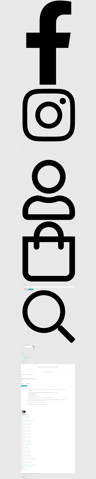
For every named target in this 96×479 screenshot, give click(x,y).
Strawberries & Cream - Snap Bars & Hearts (26, 462)
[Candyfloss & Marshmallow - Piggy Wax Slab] (22, 377)
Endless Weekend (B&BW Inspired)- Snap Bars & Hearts (28, 465)
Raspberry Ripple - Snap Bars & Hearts (26, 434)
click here (45, 404)
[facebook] (48, 84)
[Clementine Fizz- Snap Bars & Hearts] (26, 426)
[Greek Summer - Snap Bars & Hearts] (26, 451)
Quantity (22, 383)
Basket (26, 289)
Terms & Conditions (26, 358)
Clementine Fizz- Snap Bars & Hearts (25, 427)
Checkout (30, 289)
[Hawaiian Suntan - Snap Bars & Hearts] (26, 454)
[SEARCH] (33, 346)
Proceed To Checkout (50, 371)
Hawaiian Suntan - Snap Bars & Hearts (26, 455)
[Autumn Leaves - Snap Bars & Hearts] (26, 443)
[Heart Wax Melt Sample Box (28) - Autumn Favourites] (28, 419)
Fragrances (23, 360)
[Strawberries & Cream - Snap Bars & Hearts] (27, 461)
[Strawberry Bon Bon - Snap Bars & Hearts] (26, 423)
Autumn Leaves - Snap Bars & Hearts (25, 444)
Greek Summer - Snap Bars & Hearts (25, 452)
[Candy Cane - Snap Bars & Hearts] (25, 416)
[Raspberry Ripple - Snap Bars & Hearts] (26, 433)
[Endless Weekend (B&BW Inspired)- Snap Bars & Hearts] (28, 464)
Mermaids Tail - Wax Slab (24, 469)
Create (41, 473)
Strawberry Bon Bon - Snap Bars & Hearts (26, 424)
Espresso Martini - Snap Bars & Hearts (26, 441)
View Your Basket (45, 371)
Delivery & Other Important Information (29, 357)
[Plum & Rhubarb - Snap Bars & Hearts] (26, 436)
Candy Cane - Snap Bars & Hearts (25, 417)
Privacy (25, 359)
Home (23, 351)
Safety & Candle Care (25, 356)
